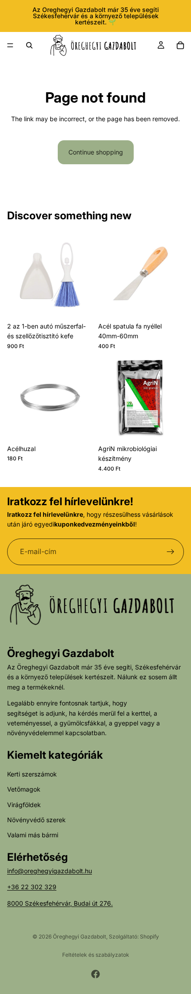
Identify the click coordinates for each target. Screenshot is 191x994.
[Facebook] (95, 974)
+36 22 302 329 (31, 887)
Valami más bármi (32, 835)
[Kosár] (180, 45)
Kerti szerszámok (32, 774)
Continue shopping (95, 152)
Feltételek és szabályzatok (95, 954)
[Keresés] (29, 45)
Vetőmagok (23, 789)
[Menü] (10, 45)
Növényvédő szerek (36, 820)
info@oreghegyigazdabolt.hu (49, 871)
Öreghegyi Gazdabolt (79, 936)
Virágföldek (24, 804)
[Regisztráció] (170, 551)
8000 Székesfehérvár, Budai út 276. (60, 903)
